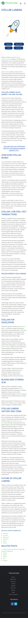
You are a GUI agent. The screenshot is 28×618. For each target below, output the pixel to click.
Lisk (5, 328)
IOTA (5, 283)
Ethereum (22, 326)
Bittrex (21, 388)
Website (8, 44)
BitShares (13, 581)
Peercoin (5, 539)
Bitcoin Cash (13, 579)
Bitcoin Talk (19, 44)
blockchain (16, 250)
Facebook (18, 48)
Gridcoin (5, 533)
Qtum (4, 541)
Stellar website (5, 346)
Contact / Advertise (13, 594)
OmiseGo (6, 72)
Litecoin (13, 590)
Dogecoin (13, 585)
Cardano (13, 583)
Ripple (13, 592)
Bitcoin (18, 228)
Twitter (8, 48)
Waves (5, 543)
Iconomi (5, 535)
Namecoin (6, 537)
